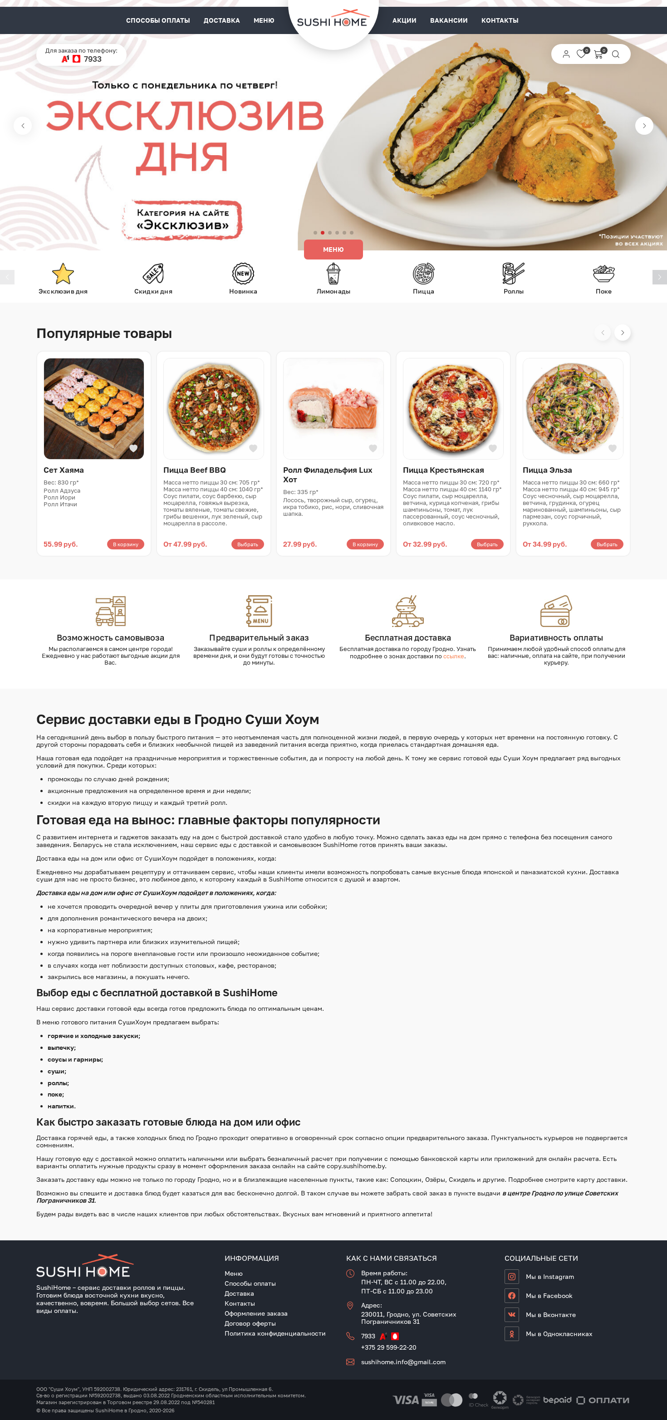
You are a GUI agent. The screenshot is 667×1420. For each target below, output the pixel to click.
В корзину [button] (125, 544)
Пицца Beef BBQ (194, 470)
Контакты (500, 20)
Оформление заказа (256, 1313)
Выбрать (247, 544)
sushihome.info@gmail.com (403, 1362)
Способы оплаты (158, 20)
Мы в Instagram (550, 1276)
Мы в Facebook (549, 1295)
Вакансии (449, 20)
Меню (264, 20)
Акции (404, 20)
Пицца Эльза (547, 470)
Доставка (222, 20)
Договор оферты (250, 1323)
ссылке (453, 656)
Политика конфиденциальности (275, 1333)
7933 (93, 59)
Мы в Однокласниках (559, 1333)
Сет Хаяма (64, 470)
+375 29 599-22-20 (389, 1347)
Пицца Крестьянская (443, 470)
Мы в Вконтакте (551, 1314)
